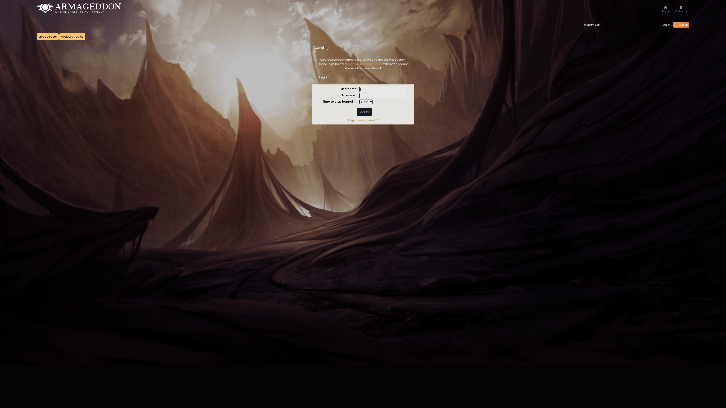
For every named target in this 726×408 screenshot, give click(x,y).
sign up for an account (365, 64)
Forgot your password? (363, 120)
